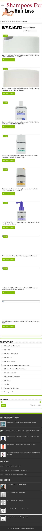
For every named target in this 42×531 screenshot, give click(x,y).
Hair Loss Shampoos (10, 372)
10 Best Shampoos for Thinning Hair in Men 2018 (13, 474)
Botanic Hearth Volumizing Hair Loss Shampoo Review (21, 422)
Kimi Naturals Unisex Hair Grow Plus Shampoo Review (21, 444)
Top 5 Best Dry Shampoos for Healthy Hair (18, 509)
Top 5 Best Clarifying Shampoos (15, 500)
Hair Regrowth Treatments (12, 376)
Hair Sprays (7, 380)
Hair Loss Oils (8, 357)
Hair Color (7, 349)
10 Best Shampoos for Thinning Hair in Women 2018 (14, 470)
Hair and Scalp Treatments (12, 346)
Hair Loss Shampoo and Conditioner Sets (16, 365)
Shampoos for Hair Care (11, 388)
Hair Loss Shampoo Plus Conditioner (15, 369)
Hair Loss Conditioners (11, 353)
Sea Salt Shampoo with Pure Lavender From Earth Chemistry (23, 436)
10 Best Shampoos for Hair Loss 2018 (10, 466)
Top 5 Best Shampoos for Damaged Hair (17, 517)
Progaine (6, 384)
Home (2, 21)
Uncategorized (8, 392)
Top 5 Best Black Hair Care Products (16, 484)
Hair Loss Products (9, 361)
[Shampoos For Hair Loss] (21, 8)
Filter (3, 405)
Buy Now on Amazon (8, 60)
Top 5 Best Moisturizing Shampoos (16, 492)
